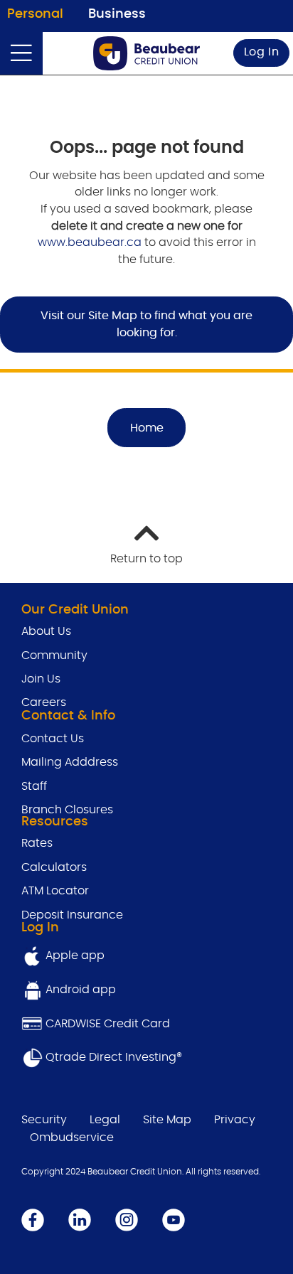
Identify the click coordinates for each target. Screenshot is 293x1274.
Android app (81, 989)
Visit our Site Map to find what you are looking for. (146, 324)
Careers (43, 702)
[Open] (21, 53)
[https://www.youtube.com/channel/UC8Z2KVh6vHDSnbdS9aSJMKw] (173, 1219)
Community (54, 655)
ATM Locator (55, 890)
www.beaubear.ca (90, 242)
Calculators (54, 867)
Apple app (74, 955)
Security (44, 1119)
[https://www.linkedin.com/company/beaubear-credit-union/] (79, 1219)
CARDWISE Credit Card (108, 1023)
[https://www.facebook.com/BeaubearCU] (32, 1219)
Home (147, 428)
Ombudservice (72, 1137)
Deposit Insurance (72, 915)
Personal (35, 14)
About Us (46, 631)
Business (117, 14)
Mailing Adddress (69, 762)
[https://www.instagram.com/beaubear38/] (126, 1219)
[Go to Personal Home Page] (146, 53)
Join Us (40, 679)
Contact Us (52, 738)
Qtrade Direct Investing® (112, 1057)
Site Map (167, 1119)
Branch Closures (67, 809)
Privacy (234, 1119)
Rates (38, 843)
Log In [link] (261, 52)
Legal (105, 1119)
